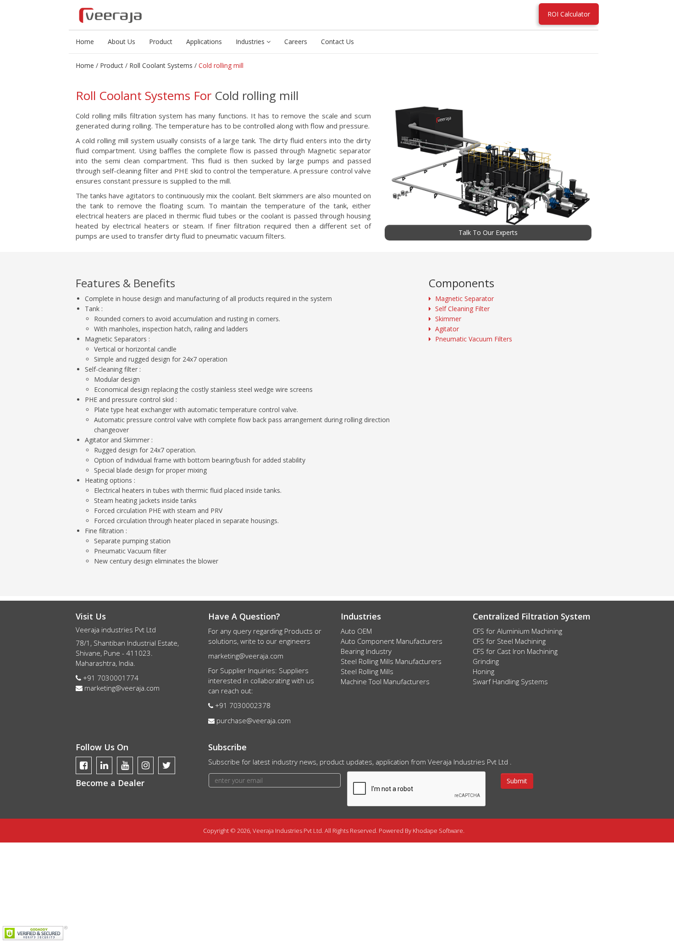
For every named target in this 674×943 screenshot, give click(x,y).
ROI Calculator (568, 14)
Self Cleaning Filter (462, 308)
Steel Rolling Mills (367, 671)
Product (160, 41)
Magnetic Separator (464, 298)
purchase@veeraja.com (253, 720)
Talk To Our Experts (488, 232)
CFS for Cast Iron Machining (515, 651)
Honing (483, 671)
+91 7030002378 (243, 705)
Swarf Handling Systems (510, 681)
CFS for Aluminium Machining (517, 631)
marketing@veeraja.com (122, 687)
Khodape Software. (438, 830)
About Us (121, 41)
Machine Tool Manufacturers (385, 681)
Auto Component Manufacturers (391, 641)
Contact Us (337, 41)
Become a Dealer (110, 782)
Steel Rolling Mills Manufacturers (391, 661)
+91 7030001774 (110, 677)
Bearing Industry (366, 651)
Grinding (486, 661)
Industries (251, 41)
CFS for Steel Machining (509, 641)
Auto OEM (356, 631)
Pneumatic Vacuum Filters (473, 339)
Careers (295, 41)
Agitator (447, 328)
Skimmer (448, 318)
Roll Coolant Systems (161, 65)
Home (85, 41)
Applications (204, 41)
